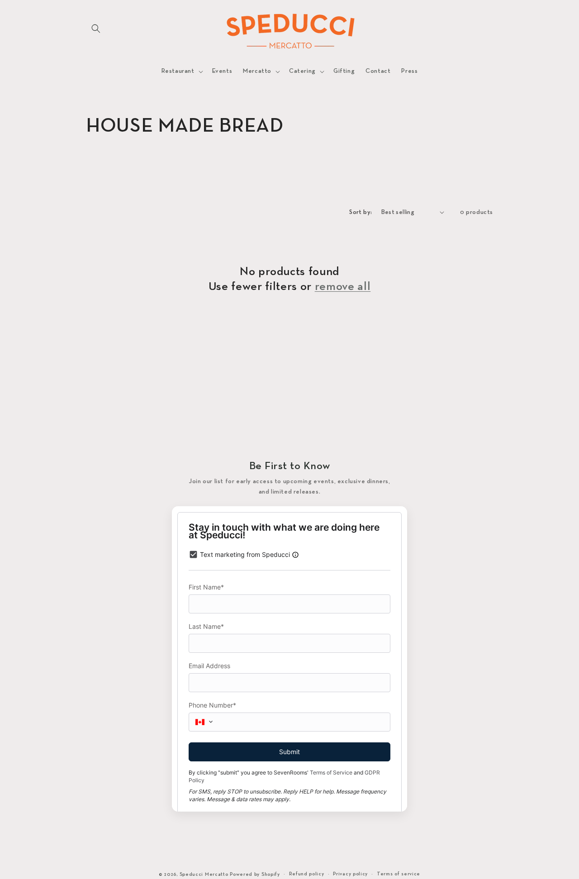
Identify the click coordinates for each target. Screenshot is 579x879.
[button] (96, 28)
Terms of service (398, 874)
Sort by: (360, 212)
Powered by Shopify (255, 874)
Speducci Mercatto (204, 874)
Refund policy (306, 874)
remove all (343, 287)
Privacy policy (350, 874)
